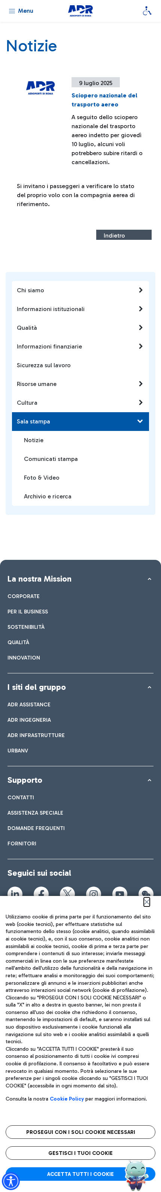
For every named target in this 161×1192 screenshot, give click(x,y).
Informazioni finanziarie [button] (49, 346)
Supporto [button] (24, 780)
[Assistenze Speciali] (147, 10)
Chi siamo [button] (30, 290)
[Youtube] (119, 894)
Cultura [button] (27, 402)
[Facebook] (41, 894)
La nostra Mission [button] (39, 579)
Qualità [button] (27, 327)
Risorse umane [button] (37, 383)
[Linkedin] (14, 894)
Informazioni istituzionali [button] (51, 309)
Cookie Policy (67, 1099)
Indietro (114, 235)
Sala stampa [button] (33, 421)
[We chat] (146, 894)
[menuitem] (23, 596)
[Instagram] (93, 894)
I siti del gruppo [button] (36, 687)
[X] (67, 894)
